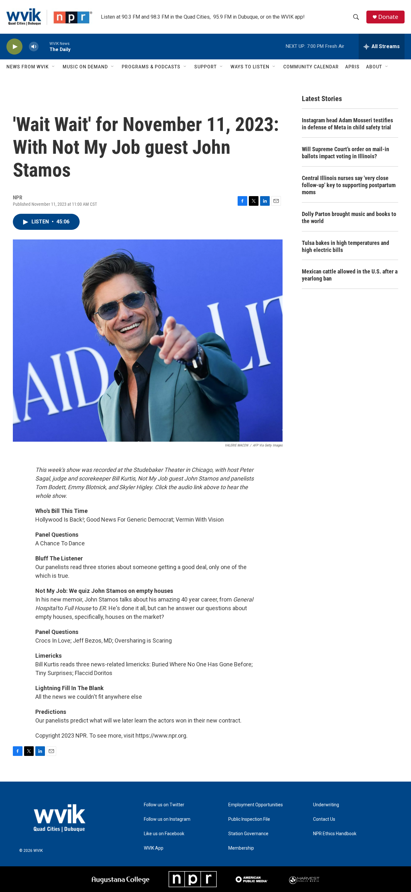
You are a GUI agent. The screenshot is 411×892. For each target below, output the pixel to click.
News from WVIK (27, 66)
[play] (14, 46)
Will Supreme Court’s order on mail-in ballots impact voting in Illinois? (345, 153)
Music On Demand (85, 66)
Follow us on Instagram (167, 819)
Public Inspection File (249, 819)
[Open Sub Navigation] (53, 66)
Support (205, 66)
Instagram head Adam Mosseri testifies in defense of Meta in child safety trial (347, 124)
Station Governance (248, 833)
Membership (241, 848)
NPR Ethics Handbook (334, 833)
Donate (388, 16)
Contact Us (324, 819)
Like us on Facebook (164, 833)
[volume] (33, 46)
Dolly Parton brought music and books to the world (349, 217)
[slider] (44, 46)
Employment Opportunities (255, 804)
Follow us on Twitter (164, 804)
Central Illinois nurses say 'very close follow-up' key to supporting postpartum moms (349, 185)
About (374, 66)
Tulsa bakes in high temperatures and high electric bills (345, 246)
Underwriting (326, 804)
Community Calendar (311, 66)
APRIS (352, 66)
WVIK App (153, 848)
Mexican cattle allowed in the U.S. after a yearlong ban (350, 275)
